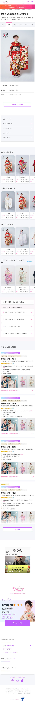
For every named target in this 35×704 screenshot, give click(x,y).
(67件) (10, 497)
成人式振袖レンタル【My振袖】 (7, 9)
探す (24, 3)
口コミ (20, 24)
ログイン (28, 3)
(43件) (10, 408)
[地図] (4, 367)
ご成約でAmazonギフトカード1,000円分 (10, 353)
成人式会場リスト (19, 691)
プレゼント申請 (17, 623)
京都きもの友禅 (16, 9)
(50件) (10, 451)
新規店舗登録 (27, 693)
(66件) (10, 363)
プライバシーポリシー (11, 693)
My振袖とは (16, 689)
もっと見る (29, 261)
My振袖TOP (8, 689)
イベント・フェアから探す (10, 652)
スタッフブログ (24, 689)
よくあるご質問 (9, 691)
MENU (32, 3)
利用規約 (27, 691)
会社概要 (20, 693)
